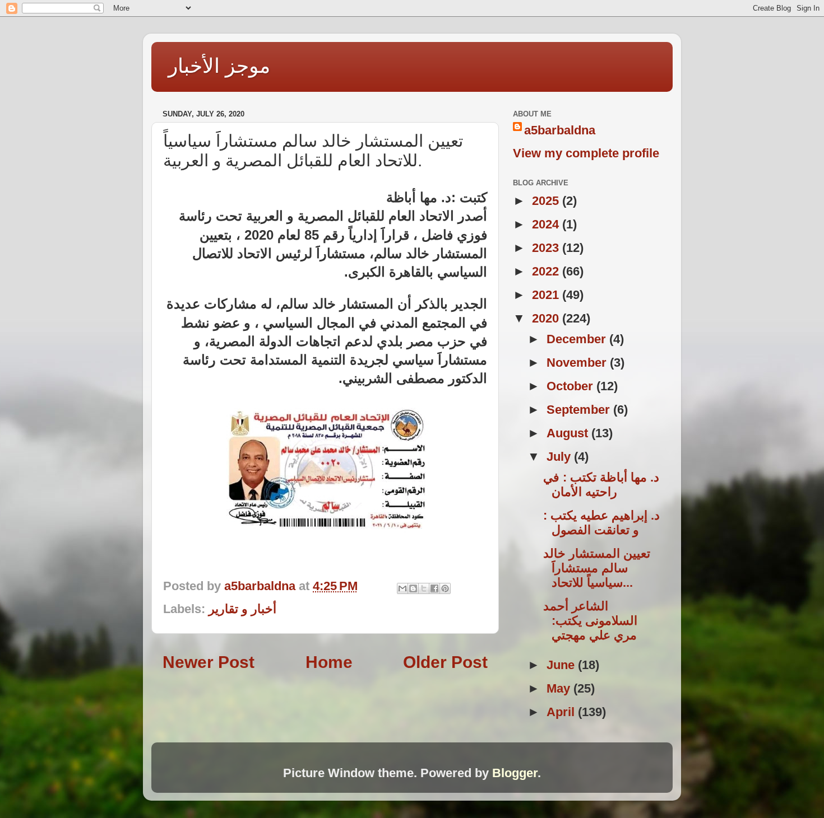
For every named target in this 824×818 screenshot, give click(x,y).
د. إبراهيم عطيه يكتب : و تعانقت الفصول (601, 522)
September (580, 410)
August (569, 433)
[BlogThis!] (413, 588)
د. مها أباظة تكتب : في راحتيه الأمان (601, 484)
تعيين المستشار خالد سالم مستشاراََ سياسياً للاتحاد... (596, 568)
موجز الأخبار (219, 65)
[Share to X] (423, 588)
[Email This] (402, 588)
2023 (547, 248)
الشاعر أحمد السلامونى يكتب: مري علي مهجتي (590, 620)
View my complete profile (586, 153)
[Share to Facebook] (434, 588)
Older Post (445, 662)
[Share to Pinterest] (445, 588)
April (562, 712)
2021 (547, 295)
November (578, 363)
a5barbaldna (559, 130)
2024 (547, 224)
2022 (547, 271)
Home (329, 662)
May (560, 688)
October (571, 386)
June (562, 665)
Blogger (515, 773)
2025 (547, 201)
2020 (547, 318)
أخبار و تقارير (242, 609)
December (578, 339)
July (560, 457)
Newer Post (208, 662)
